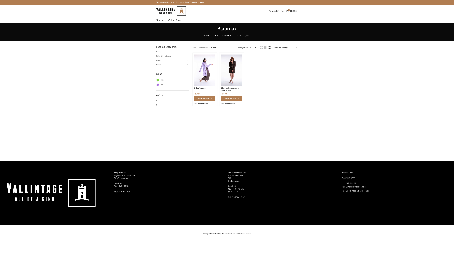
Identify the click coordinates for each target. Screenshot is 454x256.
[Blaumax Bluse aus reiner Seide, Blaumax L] (231, 70)
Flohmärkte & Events (163, 56)
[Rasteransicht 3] (265, 47)
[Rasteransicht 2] (261, 47)
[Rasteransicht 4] (269, 47)
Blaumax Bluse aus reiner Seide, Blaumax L (230, 89)
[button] (204, 98)
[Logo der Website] (171, 11)
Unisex (158, 64)
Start (194, 47)
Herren (158, 60)
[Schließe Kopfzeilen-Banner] (451, 2)
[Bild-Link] (52, 193)
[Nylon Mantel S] (204, 70)
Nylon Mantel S (199, 88)
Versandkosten (203, 103)
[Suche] (282, 11)
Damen (159, 52)
